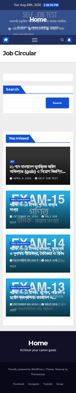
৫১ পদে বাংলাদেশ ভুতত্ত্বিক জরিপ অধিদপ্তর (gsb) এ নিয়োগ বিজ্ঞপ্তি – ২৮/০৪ (37, 171)
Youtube (47, 384)
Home (38, 19)
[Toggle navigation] (34, 40)
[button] (62, 39)
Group (59, 384)
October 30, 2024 (26, 216)
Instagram (33, 384)
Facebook (18, 384)
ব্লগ (12, 161)
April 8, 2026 (22, 178)
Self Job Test (48, 178)
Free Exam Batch (20, 200)
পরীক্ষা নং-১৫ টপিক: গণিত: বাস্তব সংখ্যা (33, 207)
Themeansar (38, 374)
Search (12, 89)
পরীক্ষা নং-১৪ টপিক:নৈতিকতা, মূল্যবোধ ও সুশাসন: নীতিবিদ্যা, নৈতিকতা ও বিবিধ (37, 251)
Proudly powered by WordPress (26, 369)
